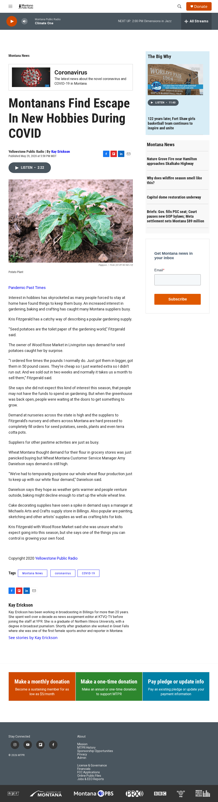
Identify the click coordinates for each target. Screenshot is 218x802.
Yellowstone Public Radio (56, 558)
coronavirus (63, 573)
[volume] (24, 21)
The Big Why (159, 56)
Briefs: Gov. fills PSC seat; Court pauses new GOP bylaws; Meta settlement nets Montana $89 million (175, 216)
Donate (200, 6)
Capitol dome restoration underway (174, 197)
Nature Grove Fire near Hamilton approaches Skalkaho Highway (172, 161)
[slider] (31, 21)
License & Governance (92, 765)
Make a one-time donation (109, 681)
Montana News (19, 55)
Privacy (82, 754)
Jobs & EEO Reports (90, 779)
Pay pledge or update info (176, 681)
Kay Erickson (60, 151)
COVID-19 (88, 573)
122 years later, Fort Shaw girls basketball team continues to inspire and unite (171, 123)
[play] (11, 21)
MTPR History (86, 747)
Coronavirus (70, 72)
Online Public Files (89, 775)
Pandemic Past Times (27, 287)
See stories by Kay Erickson (33, 637)
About (81, 736)
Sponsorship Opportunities (95, 751)
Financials (83, 769)
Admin (81, 757)
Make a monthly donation (41, 681)
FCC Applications (88, 772)
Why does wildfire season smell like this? (174, 180)
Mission (82, 744)
